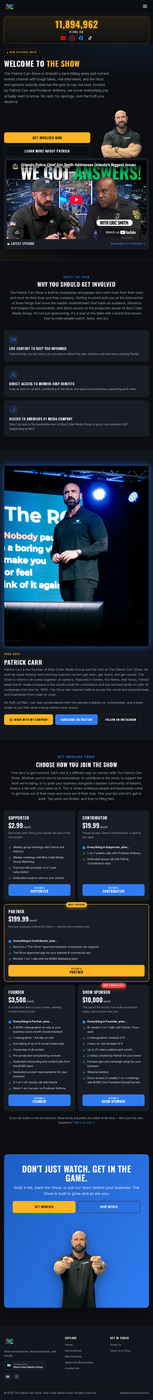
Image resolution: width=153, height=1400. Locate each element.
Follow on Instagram (120, 719)
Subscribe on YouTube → (127, 243)
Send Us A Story (120, 1350)
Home (69, 1344)
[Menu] (145, 6)
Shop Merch (109, 1207)
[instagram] (16, 1376)
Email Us (115, 1344)
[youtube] (7, 1376)
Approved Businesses (79, 1362)
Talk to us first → (84, 1122)
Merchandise (73, 1356)
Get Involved (44, 1207)
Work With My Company (31, 719)
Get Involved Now (47, 137)
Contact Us (72, 1368)
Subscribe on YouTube (76, 719)
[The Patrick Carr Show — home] (9, 6)
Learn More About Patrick (47, 150)
